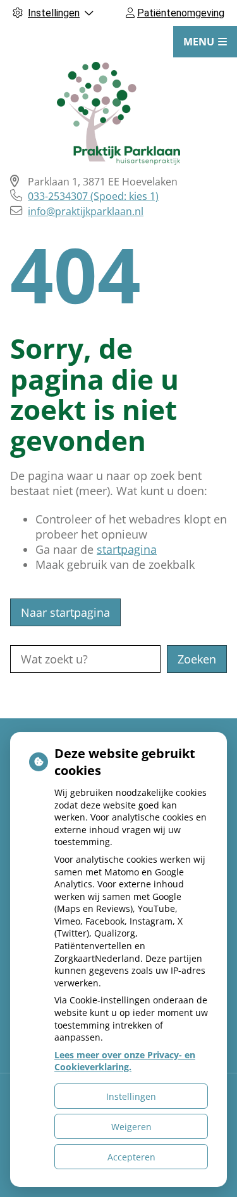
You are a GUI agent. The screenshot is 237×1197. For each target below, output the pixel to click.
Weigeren (131, 1127)
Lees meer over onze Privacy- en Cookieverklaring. (124, 1061)
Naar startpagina (65, 612)
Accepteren (131, 1157)
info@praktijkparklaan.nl (85, 211)
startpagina (127, 549)
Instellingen (131, 1096)
